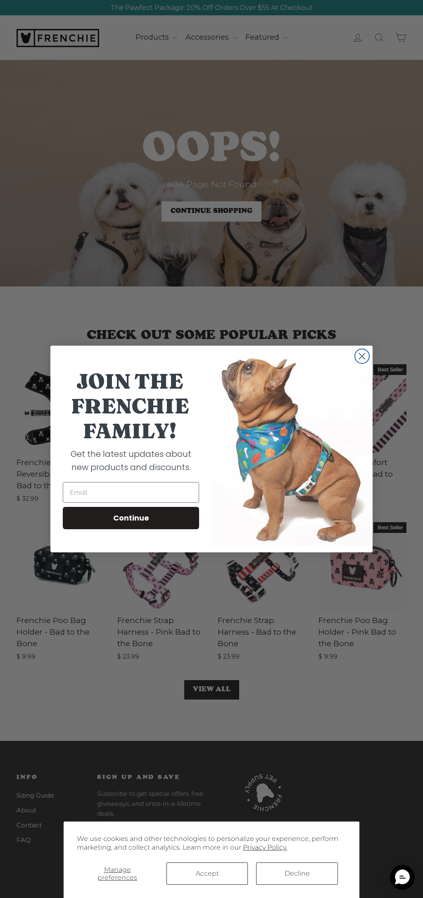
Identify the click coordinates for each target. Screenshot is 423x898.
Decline (297, 873)
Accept (207, 873)
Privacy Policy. (265, 847)
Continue (131, 518)
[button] (402, 877)
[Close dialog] (362, 356)
